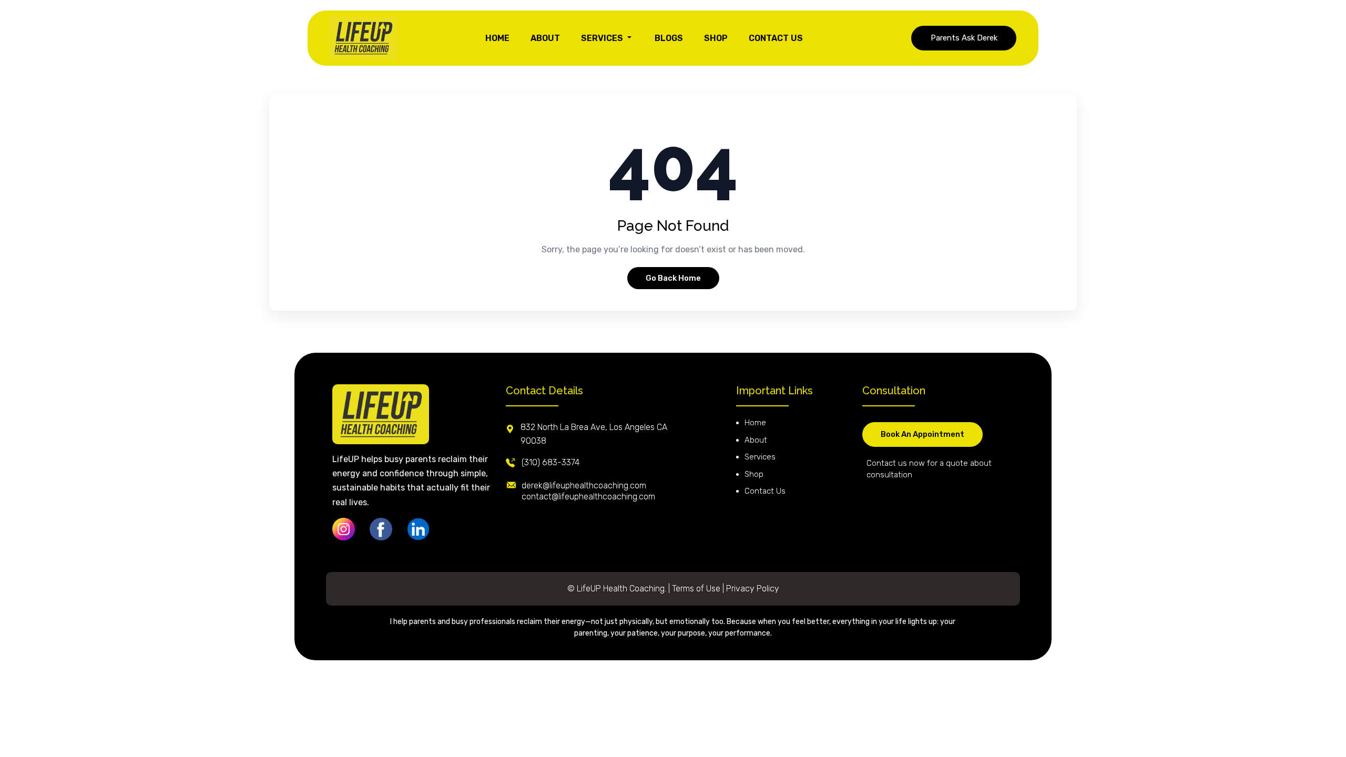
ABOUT (545, 38)
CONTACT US (776, 38)
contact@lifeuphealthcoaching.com (588, 497)
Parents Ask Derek (964, 38)
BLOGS (669, 38)
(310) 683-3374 (550, 462)
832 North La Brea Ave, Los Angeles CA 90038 (594, 434)
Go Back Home (673, 278)
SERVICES (603, 38)
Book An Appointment (922, 434)
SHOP (716, 38)
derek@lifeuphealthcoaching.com (584, 485)
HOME (497, 38)
